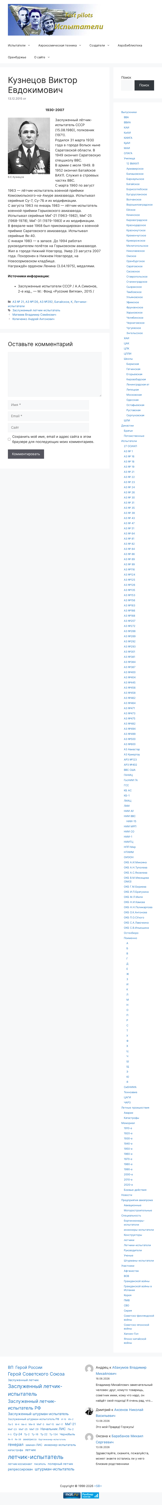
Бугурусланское (136, 194)
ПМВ (127, 1300)
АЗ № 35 (129, 507)
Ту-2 (27, 1434)
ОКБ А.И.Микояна (135, 862)
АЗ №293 (130, 646)
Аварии (128, 1112)
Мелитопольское (137, 245)
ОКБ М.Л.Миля (133, 896)
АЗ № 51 (129, 528)
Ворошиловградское (139, 204)
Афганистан (131, 1270)
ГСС (126, 785)
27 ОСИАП (130, 446)
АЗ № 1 (128, 451)
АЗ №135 (129, 590)
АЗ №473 (129, 713)
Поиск (126, 77)
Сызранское (134, 286)
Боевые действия (135, 1189)
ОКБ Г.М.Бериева (135, 886)
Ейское (131, 209)
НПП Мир (130, 846)
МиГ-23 (12, 1429)
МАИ (127, 148)
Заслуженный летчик (23, 1380)
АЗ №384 (130, 661)
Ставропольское (137, 276)
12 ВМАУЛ (132, 163)
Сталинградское (136, 281)
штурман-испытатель (54, 1469)
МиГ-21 (70, 1424)
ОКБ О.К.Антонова (135, 912)
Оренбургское (135, 261)
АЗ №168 (129, 615)
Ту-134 (53, 1434)
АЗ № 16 (129, 456)
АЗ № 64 (129, 533)
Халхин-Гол (131, 1333)
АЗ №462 (130, 697)
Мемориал (128, 1123)
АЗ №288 (130, 631)
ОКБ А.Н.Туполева (135, 867)
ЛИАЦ (127, 800)
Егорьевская (134, 374)
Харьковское (134, 312)
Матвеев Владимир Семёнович (34, 314)
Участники (127, 1265)
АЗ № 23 (129, 482)
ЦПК (126, 348)
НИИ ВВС (130, 816)
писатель (40, 1463)
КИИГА (128, 137)
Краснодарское (136, 225)
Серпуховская (135, 415)
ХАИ (126, 338)
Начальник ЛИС (53, 1429)
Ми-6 (24, 1424)
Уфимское (132, 302)
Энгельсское (134, 333)
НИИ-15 (131, 821)
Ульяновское (134, 297)
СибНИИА (130, 1087)
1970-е (128, 1159)
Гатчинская (133, 369)
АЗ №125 (129, 579)
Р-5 (9, 1434)
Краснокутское (136, 230)
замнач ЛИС (33, 1444)
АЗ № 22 (129, 476)
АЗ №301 (129, 651)
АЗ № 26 (129, 492)
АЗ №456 (130, 687)
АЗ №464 (130, 703)
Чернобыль (67, 1434)
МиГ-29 (34, 1429)
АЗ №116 (129, 569)
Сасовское (133, 271)
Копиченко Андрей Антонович (33, 319)
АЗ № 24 (129, 487)
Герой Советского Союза (36, 1374)
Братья (128, 430)
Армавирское (135, 168)
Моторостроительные (138, 1210)
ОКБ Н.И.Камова (134, 902)
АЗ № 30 (129, 497)
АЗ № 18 (129, 461)
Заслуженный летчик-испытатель (36, 310)
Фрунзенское (134, 307)
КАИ (126, 127)
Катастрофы (131, 1117)
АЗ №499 (130, 733)
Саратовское (134, 266)
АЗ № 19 (129, 466)
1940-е (128, 1143)
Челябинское (134, 317)
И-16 (63, 1419)
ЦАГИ (127, 1097)
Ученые (128, 1255)
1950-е (128, 1148)
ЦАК (126, 343)
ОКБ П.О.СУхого (134, 917)
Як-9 (10, 1439)
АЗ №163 (129, 605)
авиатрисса (30, 1439)
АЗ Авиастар (132, 749)
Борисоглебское (137, 189)
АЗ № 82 (129, 543)
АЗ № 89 (129, 559)
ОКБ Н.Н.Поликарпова (138, 907)
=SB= (98, 1486)
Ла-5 (10, 1424)
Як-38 (18, 1439)
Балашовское (135, 173)
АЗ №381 (129, 656)
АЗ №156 (129, 600)
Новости (126, 1194)
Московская (134, 394)
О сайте (39, 57)
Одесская (132, 399)
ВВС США (130, 769)
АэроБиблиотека (130, 45)
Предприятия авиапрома (137, 1200)
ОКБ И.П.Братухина (136, 891)
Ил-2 (70, 1419)
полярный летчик (60, 1464)
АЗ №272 (129, 625)
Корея (127, 1295)
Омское (131, 256)
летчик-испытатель (35, 1456)
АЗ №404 (130, 677)
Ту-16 (35, 1434)
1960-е (128, 1153)
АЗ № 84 (129, 548)
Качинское (133, 214)
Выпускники (129, 112)
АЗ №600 (130, 744)
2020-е (128, 1184)
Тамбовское (134, 291)
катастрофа (15, 1450)
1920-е (128, 1133)
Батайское (61, 301)
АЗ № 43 (129, 518)
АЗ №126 (31, 301)
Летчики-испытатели (137, 1245)
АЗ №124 (129, 574)
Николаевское (135, 250)
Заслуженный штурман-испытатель (38, 1414)
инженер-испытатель (60, 1445)
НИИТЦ (128, 841)
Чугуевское (133, 327)
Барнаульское (135, 178)
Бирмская (132, 363)
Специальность (131, 1215)
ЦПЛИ (127, 353)
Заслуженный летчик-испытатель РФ (32, 1404)
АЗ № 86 (129, 554)
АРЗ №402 (130, 764)
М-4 (17, 1424)
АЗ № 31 (129, 502)
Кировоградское (136, 220)
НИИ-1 (128, 836)
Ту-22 (43, 1434)
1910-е (128, 1128)
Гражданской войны (137, 1281)
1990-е (128, 1169)
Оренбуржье (17, 57)
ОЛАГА (128, 153)
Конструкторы (133, 1234)
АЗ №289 (130, 636)
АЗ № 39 (129, 512)
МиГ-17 (59, 1424)
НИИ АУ (129, 810)
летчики (129, 1240)
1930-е (128, 1138)
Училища (129, 158)
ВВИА (127, 122)
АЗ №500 (130, 739)
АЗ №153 (129, 595)
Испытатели (16, 45)
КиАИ (127, 132)
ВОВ (126, 1276)
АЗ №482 (130, 723)
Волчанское (133, 199)
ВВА (126, 117)
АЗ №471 (129, 708)
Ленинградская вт (137, 384)
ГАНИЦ (128, 775)
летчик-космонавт (20, 1463)
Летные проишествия (135, 1107)
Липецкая (132, 389)
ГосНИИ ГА (131, 780)
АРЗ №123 (130, 759)
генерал (16, 1444)
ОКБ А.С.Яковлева (135, 872)
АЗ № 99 (129, 564)
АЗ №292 (46, 301)
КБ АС (128, 790)
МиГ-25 (23, 1429)
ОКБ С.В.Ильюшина (136, 927)
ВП (10, 1367)
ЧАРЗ (127, 1102)
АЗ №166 (129, 610)
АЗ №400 (130, 672)
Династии (127, 425)
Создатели (97, 45)
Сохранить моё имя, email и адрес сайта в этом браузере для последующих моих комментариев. (53, 439)
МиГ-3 (40, 1424)
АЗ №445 (130, 682)
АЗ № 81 (129, 538)
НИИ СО (129, 831)
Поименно (130, 938)
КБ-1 (127, 795)
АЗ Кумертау (132, 754)
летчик (30, 1450)
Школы (128, 358)
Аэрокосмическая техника (57, 45)
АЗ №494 (130, 728)
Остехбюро (131, 932)
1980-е (128, 1164)
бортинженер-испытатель (52, 1439)
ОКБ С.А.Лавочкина (136, 922)
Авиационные (132, 1205)
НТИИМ (129, 852)
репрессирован (20, 1469)
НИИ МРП (130, 826)
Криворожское (135, 240)
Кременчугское (136, 235)
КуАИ (127, 142)
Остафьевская (135, 405)
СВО (126, 1305)
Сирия (128, 1310)
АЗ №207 (129, 620)
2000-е (128, 1174)
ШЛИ (127, 420)
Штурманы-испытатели (139, 1260)
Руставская (133, 410)
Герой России (28, 1367)
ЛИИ (127, 805)
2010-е (128, 1179)
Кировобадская (136, 379)
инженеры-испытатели (139, 1229)
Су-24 (17, 1434)
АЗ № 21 (18, 301)
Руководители (133, 1250)
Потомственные (134, 435)
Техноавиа (130, 1092)
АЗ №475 (129, 718)
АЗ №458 (130, 692)
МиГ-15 (50, 1424)
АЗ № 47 (129, 523)
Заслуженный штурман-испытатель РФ (33, 1419)
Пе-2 (71, 1429)
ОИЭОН (129, 857)
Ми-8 (32, 1424)
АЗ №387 (129, 667)
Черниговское (135, 322)
